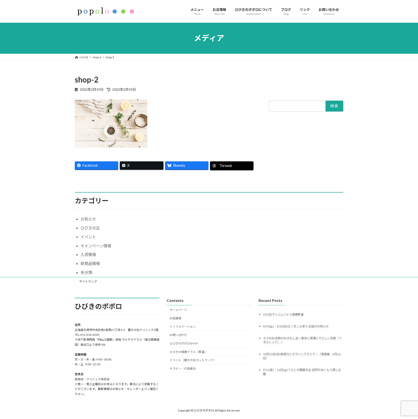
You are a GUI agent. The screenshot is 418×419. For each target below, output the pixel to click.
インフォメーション (183, 326)
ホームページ (178, 310)
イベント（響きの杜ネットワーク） (193, 360)
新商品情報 (90, 263)
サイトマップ (88, 281)
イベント (88, 236)
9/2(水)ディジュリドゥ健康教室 (283, 314)
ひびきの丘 (90, 227)
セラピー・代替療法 (183, 368)
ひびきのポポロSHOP (184, 343)
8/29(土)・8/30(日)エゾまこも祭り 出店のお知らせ (296, 326)
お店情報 (175, 318)
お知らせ (88, 219)
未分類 (86, 272)
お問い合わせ (178, 335)
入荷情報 (88, 254)
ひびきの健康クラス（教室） (188, 352)
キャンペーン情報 (96, 245)
